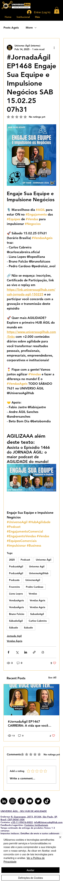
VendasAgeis (16, 600)
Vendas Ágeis (37, 600)
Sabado (28, 627)
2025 (12, 559)
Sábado (13, 627)
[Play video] (31, 478)
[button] (56, 10)
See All (52, 677)
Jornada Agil (14, 635)
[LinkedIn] (4, 801)
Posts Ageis (11, 27)
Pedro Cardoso (34, 586)
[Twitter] (38, 801)
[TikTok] (46, 801)
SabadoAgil (37, 614)
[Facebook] (21, 801)
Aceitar (30, 870)
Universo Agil (36, 566)
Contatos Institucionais (36, 825)
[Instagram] (12, 801)
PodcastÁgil (16, 573)
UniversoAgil (32, 580)
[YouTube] (29, 801)
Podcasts (14, 580)
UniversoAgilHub (38, 573)
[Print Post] (42, 652)
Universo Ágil (43, 559)
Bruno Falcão (16, 614)
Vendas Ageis (37, 607)
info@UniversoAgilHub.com (48, 822)
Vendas (33, 593)
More (29, 27)
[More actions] (54, 47)
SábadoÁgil (16, 620)
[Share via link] (34, 652)
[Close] (58, 839)
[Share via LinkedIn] (25, 652)
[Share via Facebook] (8, 652)
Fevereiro (14, 586)
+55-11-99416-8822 (22, 822)
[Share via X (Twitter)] (17, 652)
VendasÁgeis (16, 607)
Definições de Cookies (30, 877)
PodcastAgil (16, 566)
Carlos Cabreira (38, 620)
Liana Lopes (16, 593)
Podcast (25, 559)
